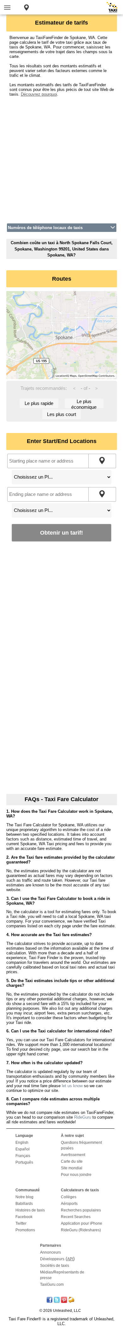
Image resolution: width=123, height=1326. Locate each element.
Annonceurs (50, 1252)
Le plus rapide (39, 403)
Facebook (23, 1217)
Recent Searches (76, 1217)
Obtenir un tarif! (61, 532)
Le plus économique (84, 403)
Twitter (20, 1223)
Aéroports (69, 1203)
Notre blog (24, 1197)
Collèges (68, 1197)
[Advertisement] (61, 158)
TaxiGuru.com (52, 1284)
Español (22, 1149)
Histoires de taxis (30, 1210)
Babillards (24, 1203)
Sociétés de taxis (54, 1265)
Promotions (25, 1230)
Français (22, 1156)
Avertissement (73, 1155)
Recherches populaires (81, 1210)
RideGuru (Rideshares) (81, 1230)
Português (24, 1162)
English (21, 1142)
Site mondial (71, 1168)
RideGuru (82, 1117)
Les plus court (61, 414)
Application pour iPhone (81, 1223)
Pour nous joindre (76, 1174)
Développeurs (52, 1259)
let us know (72, 1085)
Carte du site (72, 1161)
